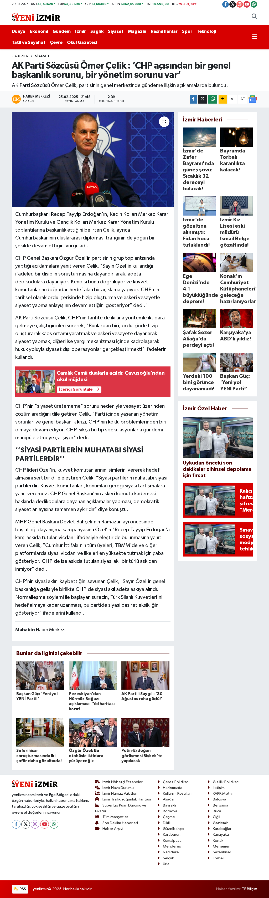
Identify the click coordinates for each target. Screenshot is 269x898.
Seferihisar (222, 852)
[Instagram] (35, 824)
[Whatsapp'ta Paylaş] (212, 99)
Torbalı (218, 858)
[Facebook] (16, 824)
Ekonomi (39, 31)
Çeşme (169, 817)
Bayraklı (169, 805)
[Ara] (254, 17)
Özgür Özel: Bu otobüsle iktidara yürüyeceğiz (86, 755)
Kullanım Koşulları (177, 793)
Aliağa (168, 799)
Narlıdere (171, 852)
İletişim (219, 788)
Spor (187, 31)
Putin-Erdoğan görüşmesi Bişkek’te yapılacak (142, 755)
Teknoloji (206, 31)
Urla (166, 864)
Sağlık (97, 31)
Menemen (221, 846)
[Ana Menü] (254, 37)
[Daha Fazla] (223, 99)
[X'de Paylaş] (202, 99)
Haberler (20, 56)
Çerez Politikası (176, 782)
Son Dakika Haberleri (120, 823)
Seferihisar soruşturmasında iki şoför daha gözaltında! (39, 755)
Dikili (166, 823)
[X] (25, 824)
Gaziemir (220, 823)
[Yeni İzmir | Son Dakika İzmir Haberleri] (36, 16)
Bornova (170, 811)
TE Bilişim (249, 889)
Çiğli (216, 817)
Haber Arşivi (112, 829)
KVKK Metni (222, 793)
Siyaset (115, 31)
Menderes (172, 846)
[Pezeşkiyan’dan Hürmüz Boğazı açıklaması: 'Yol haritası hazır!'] (93, 676)
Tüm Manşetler (115, 817)
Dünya (18, 31)
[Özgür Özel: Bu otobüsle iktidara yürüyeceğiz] (93, 732)
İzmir (80, 31)
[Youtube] (44, 824)
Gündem (62, 31)
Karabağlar (222, 829)
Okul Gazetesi (82, 42)
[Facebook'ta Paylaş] (193, 99)
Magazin (137, 31)
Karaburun (171, 834)
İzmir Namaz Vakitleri (119, 793)
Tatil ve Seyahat (28, 42)
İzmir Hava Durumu (118, 788)
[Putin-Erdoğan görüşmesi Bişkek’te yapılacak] (145, 732)
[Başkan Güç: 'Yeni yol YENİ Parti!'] (40, 676)
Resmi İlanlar (164, 31)
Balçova (219, 799)
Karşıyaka (221, 834)
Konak (218, 841)
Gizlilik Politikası (226, 782)
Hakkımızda (172, 788)
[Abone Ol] (252, 99)
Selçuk (168, 858)
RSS (22, 889)
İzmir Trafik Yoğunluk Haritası (126, 799)
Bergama (220, 805)
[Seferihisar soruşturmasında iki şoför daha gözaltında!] (40, 732)
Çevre (56, 42)
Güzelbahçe (173, 829)
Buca (217, 811)
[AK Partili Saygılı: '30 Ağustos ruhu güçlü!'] (145, 676)
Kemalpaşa (172, 841)
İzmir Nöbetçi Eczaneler (122, 782)
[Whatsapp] (54, 824)
